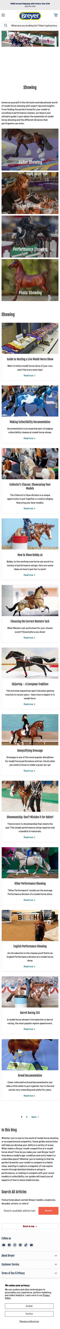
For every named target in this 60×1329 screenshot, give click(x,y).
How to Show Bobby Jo (30, 555)
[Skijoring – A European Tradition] (30, 663)
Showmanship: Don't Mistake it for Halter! (30, 817)
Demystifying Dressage (30, 750)
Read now (29, 375)
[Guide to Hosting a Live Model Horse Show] (30, 338)
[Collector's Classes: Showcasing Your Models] (30, 463)
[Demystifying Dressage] (30, 729)
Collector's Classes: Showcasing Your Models (30, 486)
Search (48, 1210)
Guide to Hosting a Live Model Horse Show (30, 359)
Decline (29, 1313)
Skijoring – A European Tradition (30, 684)
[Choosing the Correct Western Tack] (30, 600)
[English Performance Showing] (30, 925)
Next (34, 1116)
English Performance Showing (30, 946)
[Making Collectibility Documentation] (30, 401)
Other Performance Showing (30, 883)
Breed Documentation (30, 1075)
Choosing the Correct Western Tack (30, 621)
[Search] (6, 25)
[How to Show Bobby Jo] (30, 533)
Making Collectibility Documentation (30, 422)
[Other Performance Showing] (30, 862)
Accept (29, 1306)
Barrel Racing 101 (30, 1013)
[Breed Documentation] (30, 1054)
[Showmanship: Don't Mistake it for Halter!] (30, 796)
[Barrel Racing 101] (30, 992)
